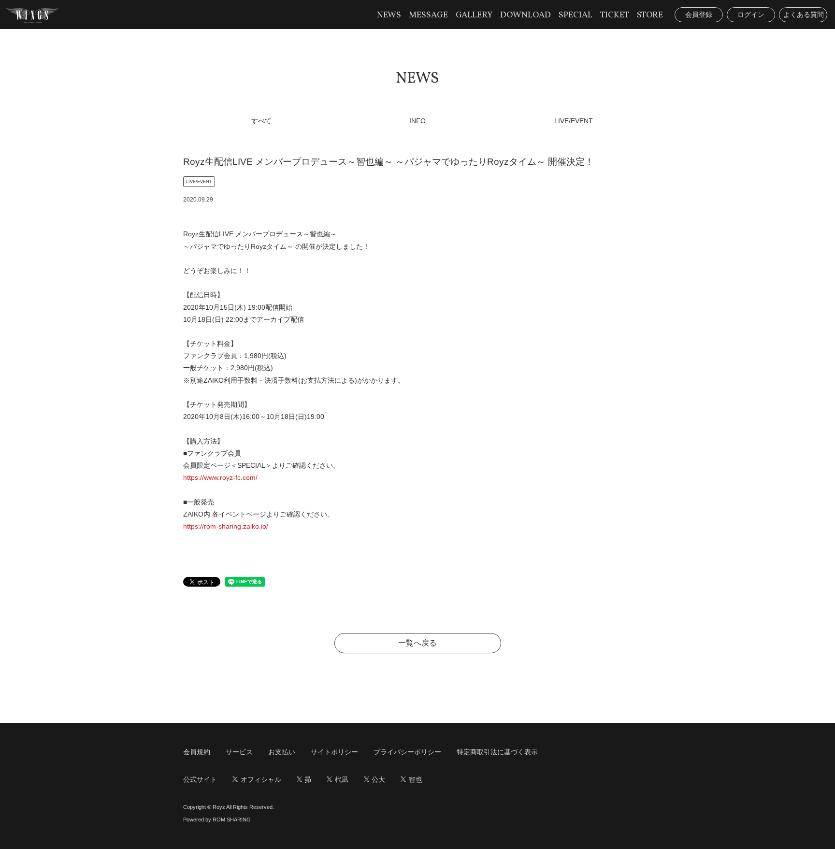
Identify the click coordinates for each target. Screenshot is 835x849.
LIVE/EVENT (573, 121)
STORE (650, 15)
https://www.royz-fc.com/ (220, 477)
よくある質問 (803, 14)
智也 (415, 779)
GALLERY (474, 15)
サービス (239, 752)
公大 (378, 779)
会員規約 (196, 752)
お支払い (281, 752)
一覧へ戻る (417, 643)
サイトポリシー (334, 752)
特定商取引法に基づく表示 (497, 752)
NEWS (389, 15)
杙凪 (341, 779)
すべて (261, 121)
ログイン (750, 14)
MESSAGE (428, 15)
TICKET (614, 15)
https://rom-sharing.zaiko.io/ (225, 526)
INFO (417, 121)
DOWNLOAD (525, 15)
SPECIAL (575, 15)
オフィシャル (261, 779)
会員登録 (698, 14)
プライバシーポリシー (407, 752)
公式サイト (200, 779)
